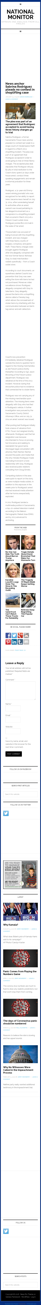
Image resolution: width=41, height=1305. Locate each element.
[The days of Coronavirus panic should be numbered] (20, 1009)
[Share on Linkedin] (14, 642)
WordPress (25, 1297)
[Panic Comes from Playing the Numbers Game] (20, 959)
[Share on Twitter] (14, 635)
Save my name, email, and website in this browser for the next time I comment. (18, 744)
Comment (10, 680)
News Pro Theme (26, 1294)
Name (8, 704)
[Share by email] (26, 642)
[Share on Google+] (20, 635)
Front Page (19, 650)
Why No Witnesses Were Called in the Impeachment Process (18, 1070)
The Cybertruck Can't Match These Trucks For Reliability (11, 614)
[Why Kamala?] (20, 913)
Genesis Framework (13, 1297)
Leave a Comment (11, 99)
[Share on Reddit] (26, 635)
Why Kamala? (10, 924)
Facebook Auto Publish (11, 1304)
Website (8, 727)
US (25, 650)
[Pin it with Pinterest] (8, 642)
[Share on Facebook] (8, 635)
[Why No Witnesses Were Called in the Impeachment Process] (20, 1055)
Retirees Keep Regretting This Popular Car (28, 613)
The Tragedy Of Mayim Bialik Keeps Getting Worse (28, 583)
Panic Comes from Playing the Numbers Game (20, 973)
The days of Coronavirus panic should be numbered (20, 1022)
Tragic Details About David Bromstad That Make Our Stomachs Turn (28, 556)
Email (8, 715)
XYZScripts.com (31, 1304)
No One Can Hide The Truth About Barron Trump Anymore (12, 556)
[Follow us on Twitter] (6, 813)
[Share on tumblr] (20, 642)
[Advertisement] (20, 55)
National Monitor (20, 14)
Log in (33, 1297)
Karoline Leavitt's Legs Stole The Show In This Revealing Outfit (12, 585)
